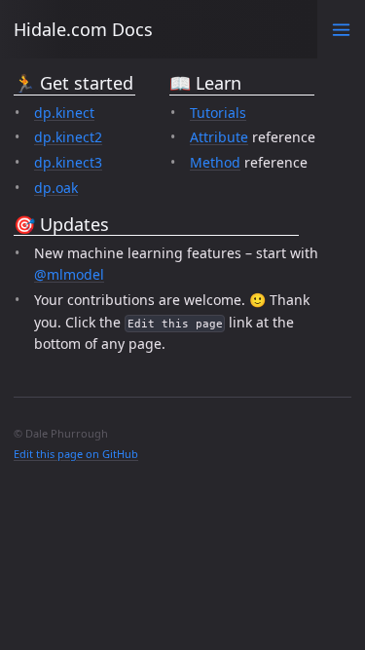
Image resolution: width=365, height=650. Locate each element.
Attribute (219, 137)
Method (215, 162)
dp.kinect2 (68, 137)
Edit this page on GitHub (76, 453)
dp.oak (56, 187)
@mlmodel (69, 274)
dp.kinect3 (68, 162)
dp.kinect (64, 112)
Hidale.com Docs (83, 29)
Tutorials (218, 112)
